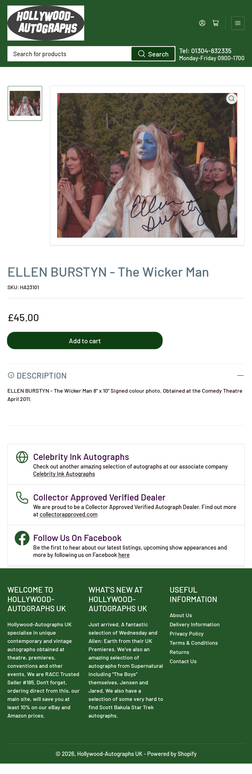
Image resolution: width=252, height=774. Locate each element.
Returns (179, 651)
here (124, 554)
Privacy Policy (187, 633)
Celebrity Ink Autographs (64, 473)
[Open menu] (238, 23)
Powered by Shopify (172, 753)
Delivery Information (195, 624)
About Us (181, 615)
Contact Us (183, 661)
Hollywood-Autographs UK (110, 753)
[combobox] (91, 53)
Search (158, 54)
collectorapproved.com (68, 514)
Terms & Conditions (194, 642)
